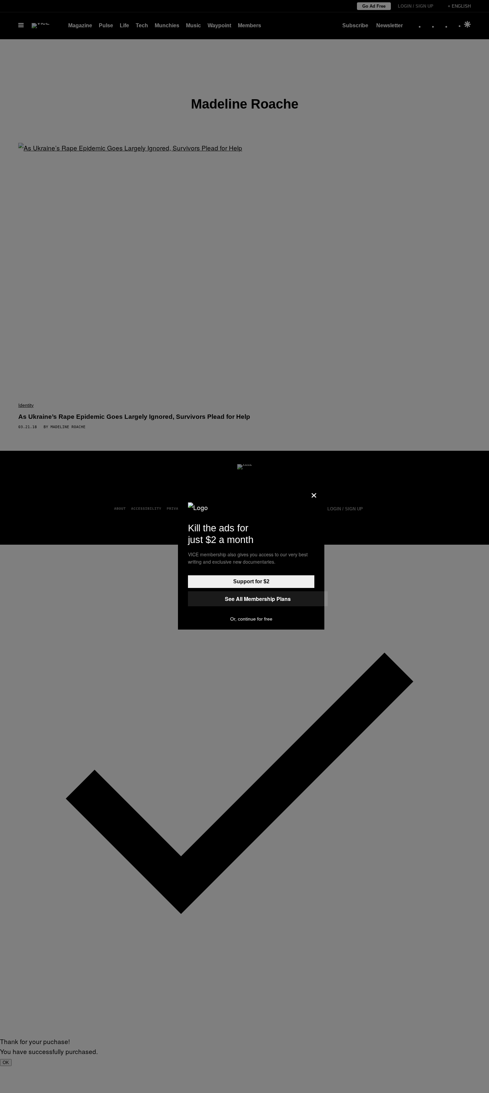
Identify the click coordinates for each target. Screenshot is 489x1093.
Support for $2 (251, 581)
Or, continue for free (251, 619)
